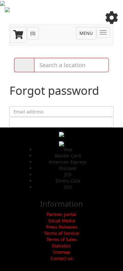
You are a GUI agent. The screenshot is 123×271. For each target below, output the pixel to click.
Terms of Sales (61, 239)
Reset (61, 122)
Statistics (61, 246)
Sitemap (61, 252)
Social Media (61, 221)
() (32, 33)
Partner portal (61, 214)
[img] (111, 17)
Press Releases (61, 227)
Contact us (61, 258)
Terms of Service (61, 233)
